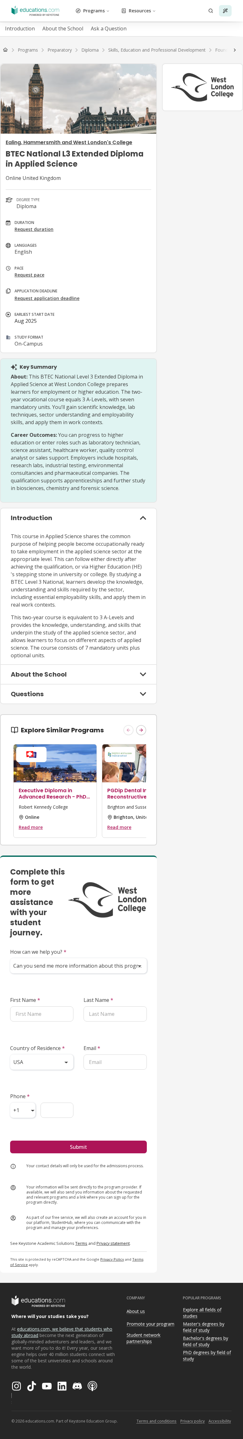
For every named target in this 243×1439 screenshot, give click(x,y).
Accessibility (220, 1421)
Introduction (20, 28)
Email (92, 1048)
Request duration (34, 229)
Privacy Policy (112, 1259)
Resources (140, 11)
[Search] (210, 10)
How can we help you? (38, 951)
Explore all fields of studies (202, 1313)
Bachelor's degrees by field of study (205, 1341)
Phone (20, 1096)
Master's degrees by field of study (203, 1327)
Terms (81, 1243)
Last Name (98, 999)
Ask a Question (109, 28)
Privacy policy (192, 1421)
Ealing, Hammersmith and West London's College (69, 142)
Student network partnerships (143, 1338)
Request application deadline (47, 298)
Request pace (29, 275)
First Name (25, 999)
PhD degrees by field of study (207, 1355)
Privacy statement (113, 1243)
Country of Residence (37, 1048)
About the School (62, 28)
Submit (78, 1146)
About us (136, 1311)
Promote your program (150, 1324)
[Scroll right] (234, 50)
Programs (94, 11)
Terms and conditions (156, 1421)
